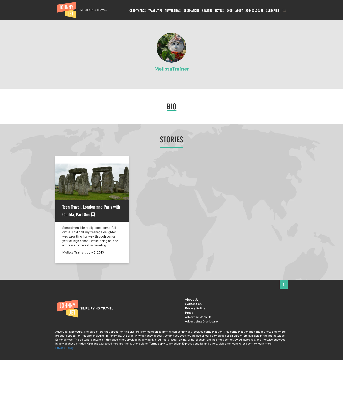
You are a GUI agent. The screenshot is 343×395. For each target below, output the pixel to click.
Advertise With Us (198, 317)
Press (189, 313)
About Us (191, 299)
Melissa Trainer (73, 252)
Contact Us (193, 304)
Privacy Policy (195, 308)
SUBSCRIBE (272, 11)
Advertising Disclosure (201, 321)
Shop (229, 11)
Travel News (173, 11)
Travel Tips (155, 11)
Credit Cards (137, 11)
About (239, 11)
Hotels (219, 11)
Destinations (191, 11)
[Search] (284, 10)
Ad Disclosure (254, 11)
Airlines (207, 11)
